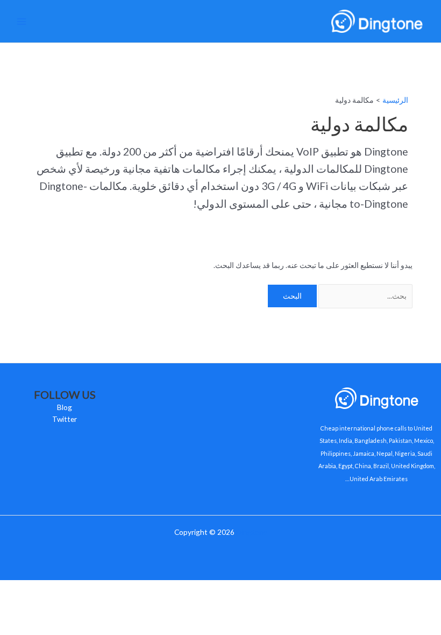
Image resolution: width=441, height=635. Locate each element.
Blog (64, 407)
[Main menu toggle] (22, 21)
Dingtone (251, 532)
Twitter (64, 419)
